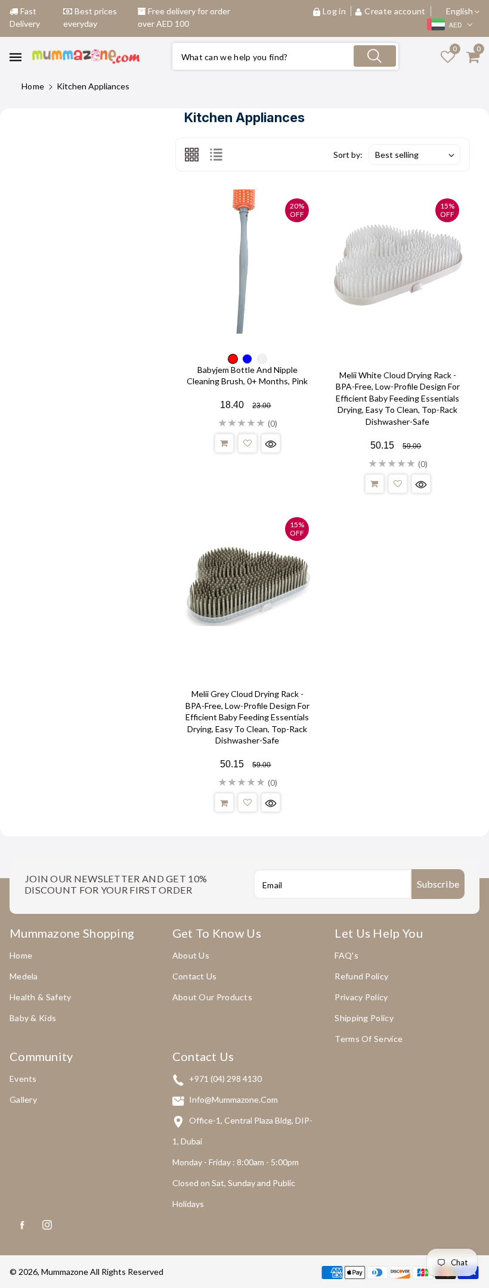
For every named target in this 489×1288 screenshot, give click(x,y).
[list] (216, 154)
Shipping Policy (364, 1018)
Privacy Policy (361, 997)
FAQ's (346, 955)
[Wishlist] (247, 443)
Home (32, 86)
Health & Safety (41, 997)
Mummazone (64, 1272)
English (460, 11)
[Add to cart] (224, 443)
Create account (395, 11)
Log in (334, 11)
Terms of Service (369, 1039)
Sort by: (348, 155)
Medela (24, 976)
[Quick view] (270, 443)
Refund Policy (361, 976)
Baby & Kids (33, 1018)
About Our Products (212, 997)
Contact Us (194, 976)
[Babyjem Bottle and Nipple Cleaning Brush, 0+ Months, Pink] (247, 261)
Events (23, 1079)
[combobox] (285, 56)
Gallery (23, 1099)
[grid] (192, 154)
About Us (190, 955)
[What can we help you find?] (374, 56)
